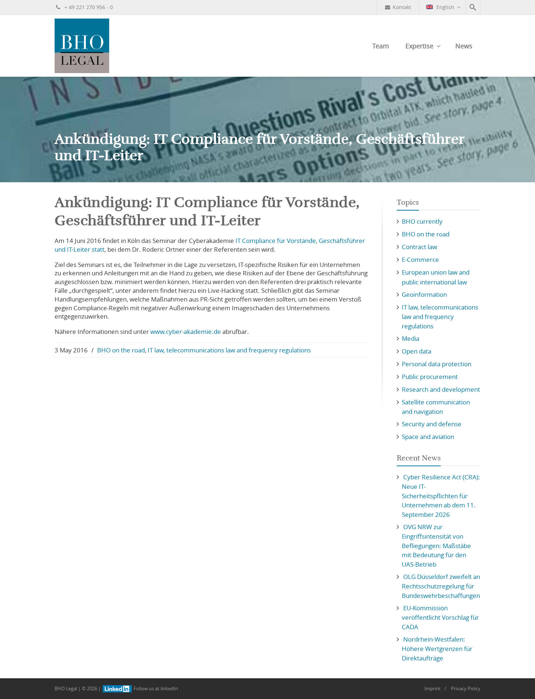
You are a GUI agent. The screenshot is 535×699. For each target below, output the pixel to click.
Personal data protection (436, 364)
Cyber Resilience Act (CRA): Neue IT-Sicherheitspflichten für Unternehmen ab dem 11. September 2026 (441, 496)
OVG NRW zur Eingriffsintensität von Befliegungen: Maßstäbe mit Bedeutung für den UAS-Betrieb (436, 545)
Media (410, 338)
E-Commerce (420, 259)
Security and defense (431, 424)
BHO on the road (121, 350)
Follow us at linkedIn (155, 688)
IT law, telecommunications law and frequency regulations (229, 350)
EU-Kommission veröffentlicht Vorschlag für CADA (440, 617)
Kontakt (402, 7)
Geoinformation (424, 294)
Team (380, 45)
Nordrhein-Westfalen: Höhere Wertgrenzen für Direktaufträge (437, 648)
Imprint (432, 688)
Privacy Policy (465, 688)
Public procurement (430, 376)
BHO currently (422, 221)
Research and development (441, 389)
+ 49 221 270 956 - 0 (88, 7)
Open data (416, 351)
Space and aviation (428, 436)
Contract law (419, 247)
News (463, 45)
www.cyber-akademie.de (185, 331)
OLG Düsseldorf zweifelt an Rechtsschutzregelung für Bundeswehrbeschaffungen (441, 586)
